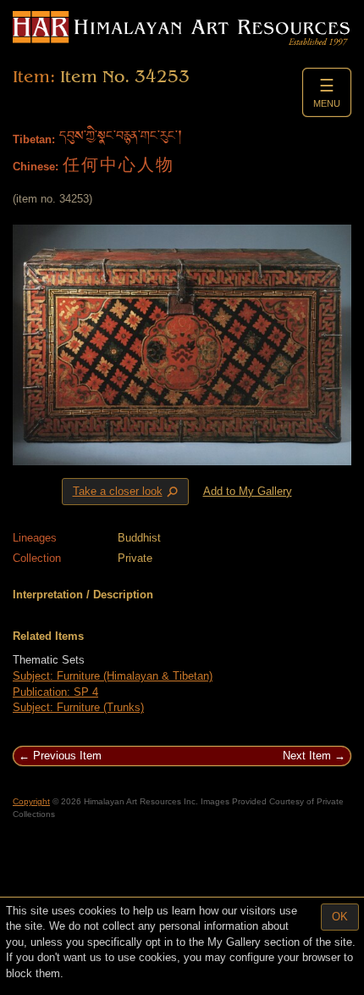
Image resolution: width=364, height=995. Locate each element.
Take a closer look (127, 491)
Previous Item (67, 755)
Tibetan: (34, 139)
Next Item (307, 755)
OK (340, 916)
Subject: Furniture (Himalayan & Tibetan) (112, 676)
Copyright (31, 801)
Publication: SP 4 (55, 692)
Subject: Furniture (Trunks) (78, 707)
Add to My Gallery (247, 491)
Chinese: (35, 166)
